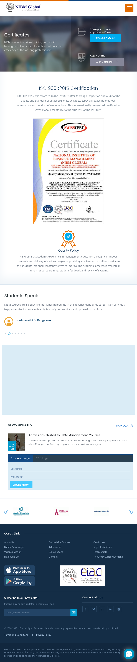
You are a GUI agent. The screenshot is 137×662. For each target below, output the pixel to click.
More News (122, 426)
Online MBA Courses (59, 542)
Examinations (56, 552)
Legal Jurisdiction (102, 547)
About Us (9, 542)
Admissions (55, 547)
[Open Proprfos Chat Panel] (129, 654)
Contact (53, 557)
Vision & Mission (12, 552)
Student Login (20, 458)
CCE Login (42, 458)
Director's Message (14, 547)
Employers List (11, 557)
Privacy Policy (43, 635)
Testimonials (100, 552)
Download (103, 38)
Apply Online (105, 62)
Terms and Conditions (16, 635)
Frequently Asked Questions (108, 557)
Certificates (99, 542)
